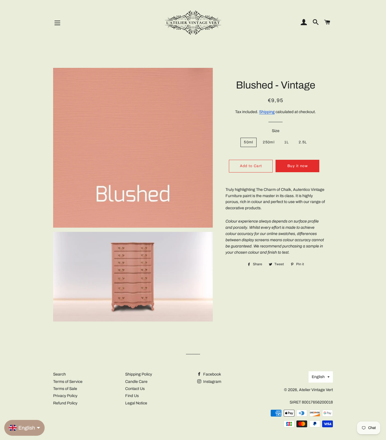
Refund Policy (65, 403)
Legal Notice (136, 403)
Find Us (132, 396)
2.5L (303, 142)
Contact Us (135, 389)
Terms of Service (68, 381)
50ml (248, 142)
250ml (269, 142)
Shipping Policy (138, 374)
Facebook (211, 374)
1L (286, 142)
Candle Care (136, 381)
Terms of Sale (65, 389)
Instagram (211, 381)
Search (59, 374)
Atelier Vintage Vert (316, 390)
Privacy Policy (65, 396)
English (318, 377)
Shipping (267, 112)
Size (275, 131)
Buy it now (297, 166)
